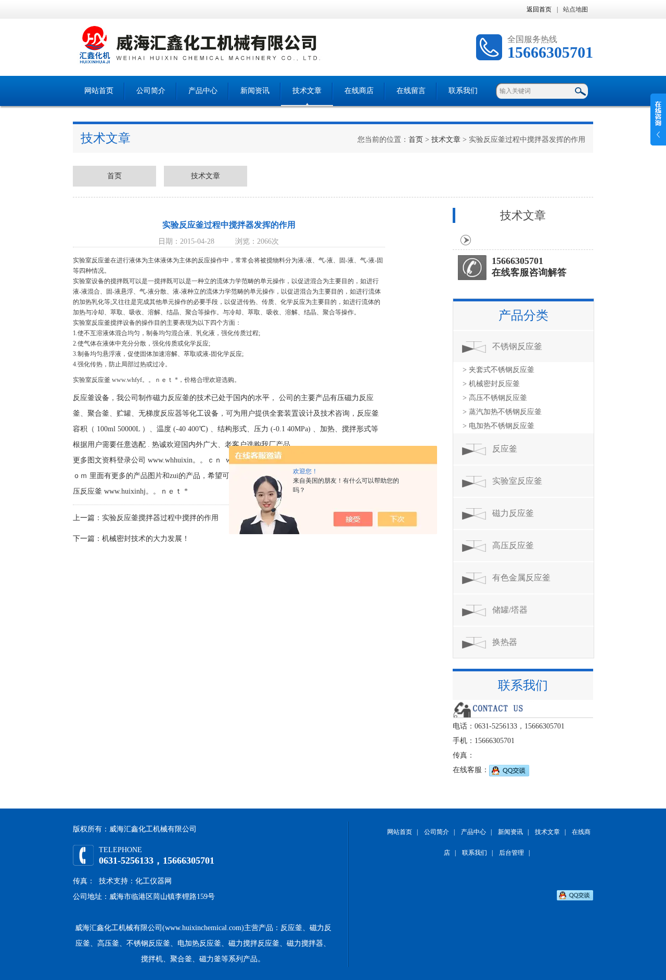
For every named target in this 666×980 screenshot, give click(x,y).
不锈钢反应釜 (517, 346)
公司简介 (150, 91)
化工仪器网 (153, 881)
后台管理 (511, 852)
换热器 (504, 642)
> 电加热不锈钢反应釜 (498, 426)
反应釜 (504, 448)
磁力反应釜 (513, 513)
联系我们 (463, 91)
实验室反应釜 (517, 480)
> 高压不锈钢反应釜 (495, 398)
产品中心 (202, 91)
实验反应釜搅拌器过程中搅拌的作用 (160, 518)
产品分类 (523, 315)
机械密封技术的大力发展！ (145, 538)
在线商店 (359, 91)
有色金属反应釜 (521, 577)
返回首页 (539, 9)
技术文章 (307, 91)
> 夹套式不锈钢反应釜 (498, 370)
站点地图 (575, 9)
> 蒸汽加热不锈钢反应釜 (502, 412)
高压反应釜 (513, 545)
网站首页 (98, 91)
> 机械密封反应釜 (491, 384)
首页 (415, 139)
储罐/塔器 (510, 609)
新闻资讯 (255, 91)
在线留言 (411, 91)
